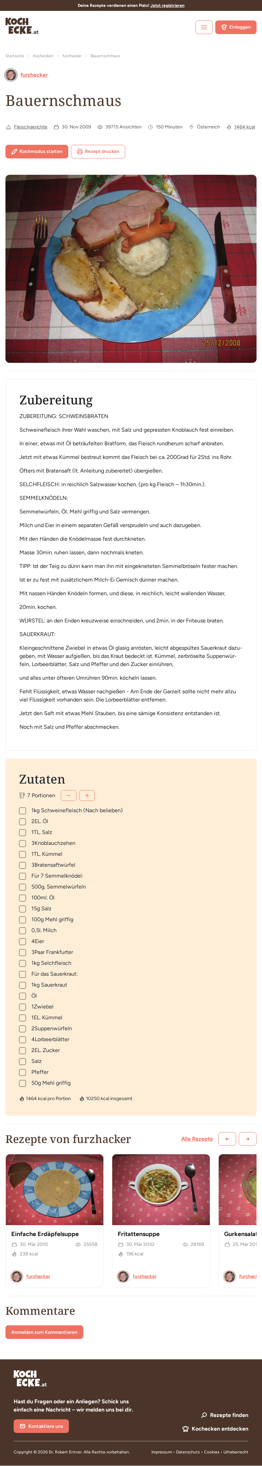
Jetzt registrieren (167, 5)
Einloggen (240, 27)
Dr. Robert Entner (65, 1452)
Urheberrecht (235, 1452)
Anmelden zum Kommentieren (44, 1332)
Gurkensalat (241, 1234)
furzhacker (72, 55)
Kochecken (43, 55)
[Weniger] (68, 795)
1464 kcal (244, 127)
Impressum (161, 1452)
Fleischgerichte (30, 127)
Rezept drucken (102, 151)
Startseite (14, 55)
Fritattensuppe (139, 1234)
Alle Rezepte (197, 1139)
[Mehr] (87, 795)
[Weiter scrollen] (248, 1139)
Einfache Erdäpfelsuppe (45, 1234)
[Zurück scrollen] (227, 1139)
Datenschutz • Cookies (198, 1452)
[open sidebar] (204, 27)
